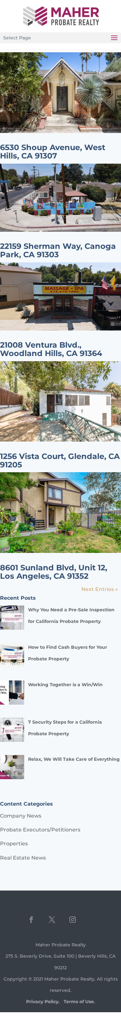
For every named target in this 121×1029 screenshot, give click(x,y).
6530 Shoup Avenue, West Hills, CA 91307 (52, 151)
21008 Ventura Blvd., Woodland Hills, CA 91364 (51, 349)
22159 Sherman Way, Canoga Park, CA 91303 (58, 250)
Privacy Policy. (43, 1001)
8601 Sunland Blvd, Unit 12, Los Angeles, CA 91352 (53, 572)
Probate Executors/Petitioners (40, 830)
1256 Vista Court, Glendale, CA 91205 (60, 460)
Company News (20, 816)
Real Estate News (23, 858)
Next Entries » (99, 589)
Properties (14, 844)
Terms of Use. (79, 1001)
